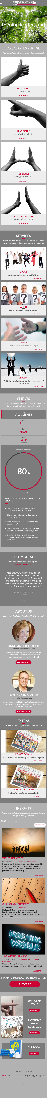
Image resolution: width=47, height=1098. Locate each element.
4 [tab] (25, 601)
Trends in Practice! (13, 858)
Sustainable (6, 961)
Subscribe (25, 984)
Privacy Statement (42, 1076)
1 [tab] (18, 601)
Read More (22, 95)
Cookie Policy (34, 1076)
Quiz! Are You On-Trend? (15, 904)
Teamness (32, 862)
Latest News (23, 959)
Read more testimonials (22, 565)
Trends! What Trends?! (14, 956)
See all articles (40, 825)
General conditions (27, 1076)
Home (4, 1075)
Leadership (22, 862)
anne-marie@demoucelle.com (23, 648)
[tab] (23, 414)
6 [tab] (29, 601)
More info (33, 1010)
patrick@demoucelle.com (23, 698)
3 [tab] (22, 601)
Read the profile (22, 662)
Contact (10, 1075)
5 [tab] (27, 601)
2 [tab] (20, 601)
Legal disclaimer (18, 1076)
